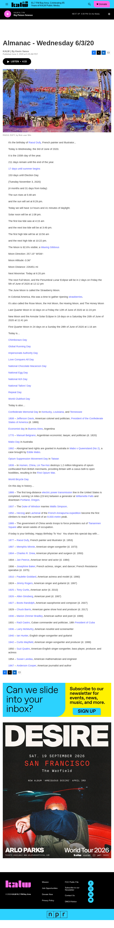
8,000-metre (54, 516)
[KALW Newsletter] (57, 700)
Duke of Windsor (31, 506)
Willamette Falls (85, 496)
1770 (11, 435)
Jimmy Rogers (25, 583)
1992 (11, 448)
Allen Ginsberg (25, 596)
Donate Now (47, 894)
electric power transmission (57, 492)
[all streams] (110, 14)
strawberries (75, 296)
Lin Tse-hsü (43, 465)
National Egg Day (18, 372)
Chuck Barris (24, 609)
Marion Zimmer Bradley (30, 616)
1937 (11, 506)
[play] (7, 14)
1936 (11, 629)
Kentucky (47, 412)
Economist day (16, 428)
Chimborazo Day (17, 339)
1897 (11, 546)
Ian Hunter (22, 635)
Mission (45, 882)
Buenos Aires (35, 428)
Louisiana (58, 412)
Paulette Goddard (26, 576)
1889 (11, 492)
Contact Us (70, 895)
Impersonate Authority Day (23, 353)
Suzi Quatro (23, 648)
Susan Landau (25, 659)
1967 (11, 665)
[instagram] (91, 889)
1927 (11, 602)
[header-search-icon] (89, 4)
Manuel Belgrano (26, 435)
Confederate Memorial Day (23, 412)
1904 (11, 553)
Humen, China (27, 465)
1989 (11, 523)
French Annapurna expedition (64, 513)
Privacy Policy (48, 900)
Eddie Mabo (33, 452)
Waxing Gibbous (50, 247)
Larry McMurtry (25, 629)
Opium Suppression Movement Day (28, 458)
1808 (11, 418)
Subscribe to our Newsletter (72, 889)
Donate (103, 4)
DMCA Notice (71, 902)
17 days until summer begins (24, 168)
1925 (11, 589)
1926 (11, 596)
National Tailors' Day (19, 385)
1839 (11, 465)
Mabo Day (14, 441)
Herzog (21, 513)
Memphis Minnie (26, 546)
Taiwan (55, 458)
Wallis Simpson (58, 506)
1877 (11, 540)
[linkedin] (91, 894)
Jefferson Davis (25, 418)
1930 (11, 616)
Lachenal (35, 513)
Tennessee (76, 412)
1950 (11, 513)
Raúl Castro (23, 622)
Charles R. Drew (26, 553)
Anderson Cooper (26, 665)
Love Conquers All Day (21, 359)
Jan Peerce (23, 559)
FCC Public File (72, 882)
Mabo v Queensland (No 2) (85, 448)
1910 (11, 576)
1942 (11, 642)
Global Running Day (19, 346)
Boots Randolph (25, 602)
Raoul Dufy (35, 142)
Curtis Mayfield (25, 642)
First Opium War (46, 472)
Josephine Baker (26, 566)
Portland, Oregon (29, 500)
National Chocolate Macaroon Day (27, 366)
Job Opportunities (50, 888)
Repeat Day (15, 392)
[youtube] (91, 900)
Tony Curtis (23, 589)
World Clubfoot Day (19, 398)
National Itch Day (17, 379)
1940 (11, 635)
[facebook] (91, 883)
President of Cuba (85, 622)
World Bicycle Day (18, 479)
